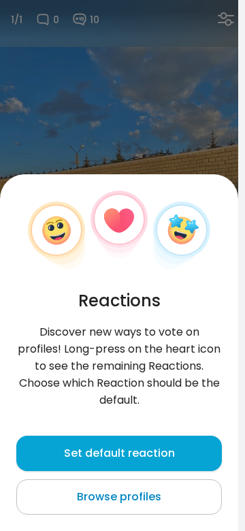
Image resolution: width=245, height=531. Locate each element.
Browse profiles (119, 496)
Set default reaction (119, 453)
